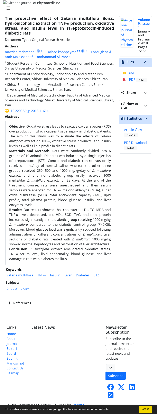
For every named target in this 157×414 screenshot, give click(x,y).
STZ (96, 275)
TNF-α (41, 275)
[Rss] (111, 396)
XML (131, 73)
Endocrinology (18, 288)
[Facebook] (111, 388)
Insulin (55, 275)
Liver (68, 275)
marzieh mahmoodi (20, 52)
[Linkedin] (132, 388)
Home (11, 334)
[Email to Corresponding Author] (78, 51)
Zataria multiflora (20, 275)
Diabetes (83, 275)
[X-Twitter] (121, 388)
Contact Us (15, 368)
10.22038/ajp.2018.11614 (29, 111)
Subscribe (115, 376)
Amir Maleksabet (18, 57)
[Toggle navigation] (77, 8)
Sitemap (13, 373)
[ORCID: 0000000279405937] (38, 51)
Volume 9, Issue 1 (144, 23)
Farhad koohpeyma (61, 52)
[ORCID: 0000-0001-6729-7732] (83, 51)
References (21, 303)
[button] (110, 409)
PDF (136, 79)
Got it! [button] (145, 409)
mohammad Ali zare (52, 57)
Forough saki (101, 52)
